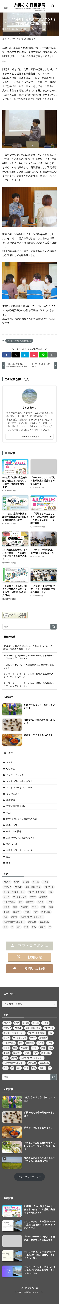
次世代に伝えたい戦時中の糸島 (21, 819)
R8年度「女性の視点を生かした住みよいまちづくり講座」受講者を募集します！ (29, 647)
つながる (10, 769)
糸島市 (14, 917)
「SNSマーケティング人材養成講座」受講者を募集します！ (28, 666)
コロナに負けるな (32, 887)
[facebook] (22, 1288)
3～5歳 (36, 882)
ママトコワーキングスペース (20, 787)
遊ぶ (8, 857)
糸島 (5, 917)
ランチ (6, 897)
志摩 (15, 907)
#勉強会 (7, 882)
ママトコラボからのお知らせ (18, 29)
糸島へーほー (12, 844)
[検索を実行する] (53, 627)
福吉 (36, 912)
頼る (8, 863)
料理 (43, 907)
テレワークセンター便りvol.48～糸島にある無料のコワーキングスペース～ (28, 684)
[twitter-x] (25, 1288)
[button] (6, 354)
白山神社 (17, 912)
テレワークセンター (16, 775)
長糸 (34, 927)
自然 (5, 927)
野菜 (26, 927)
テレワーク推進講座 (36, 892)
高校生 (42, 927)
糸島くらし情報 (14, 831)
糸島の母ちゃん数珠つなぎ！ (20, 838)
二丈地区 (43, 897)
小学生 (6, 907)
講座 (19, 927)
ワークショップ (19, 897)
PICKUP (7, 887)
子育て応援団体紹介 (16, 806)
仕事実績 (10, 800)
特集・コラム (12, 825)
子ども (50, 902)
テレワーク (49, 887)
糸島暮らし (44, 922)
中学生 (33, 897)
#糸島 (16, 882)
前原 (20, 902)
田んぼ (6, 912)
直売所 (27, 912)
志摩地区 (24, 907)
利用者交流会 (9, 902)
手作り (35, 907)
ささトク (10, 762)
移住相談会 (46, 912)
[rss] (33, 1288)
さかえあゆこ (29, 407)
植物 (51, 907)
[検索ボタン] (52, 6)
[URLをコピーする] (52, 354)
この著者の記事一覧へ (29, 437)
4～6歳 (45, 882)
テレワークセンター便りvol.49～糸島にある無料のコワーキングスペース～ (28, 675)
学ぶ (8, 813)
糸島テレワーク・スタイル (19, 850)
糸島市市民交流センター (14, 922)
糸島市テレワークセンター (32, 917)
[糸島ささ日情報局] (29, 6)
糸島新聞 (32, 922)
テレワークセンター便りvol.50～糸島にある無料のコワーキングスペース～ (28, 657)
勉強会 (40, 902)
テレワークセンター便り (14, 892)
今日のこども (12, 794)
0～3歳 (26, 882)
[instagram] (29, 1288)
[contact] (37, 1288)
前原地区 (30, 902)
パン (51, 892)
